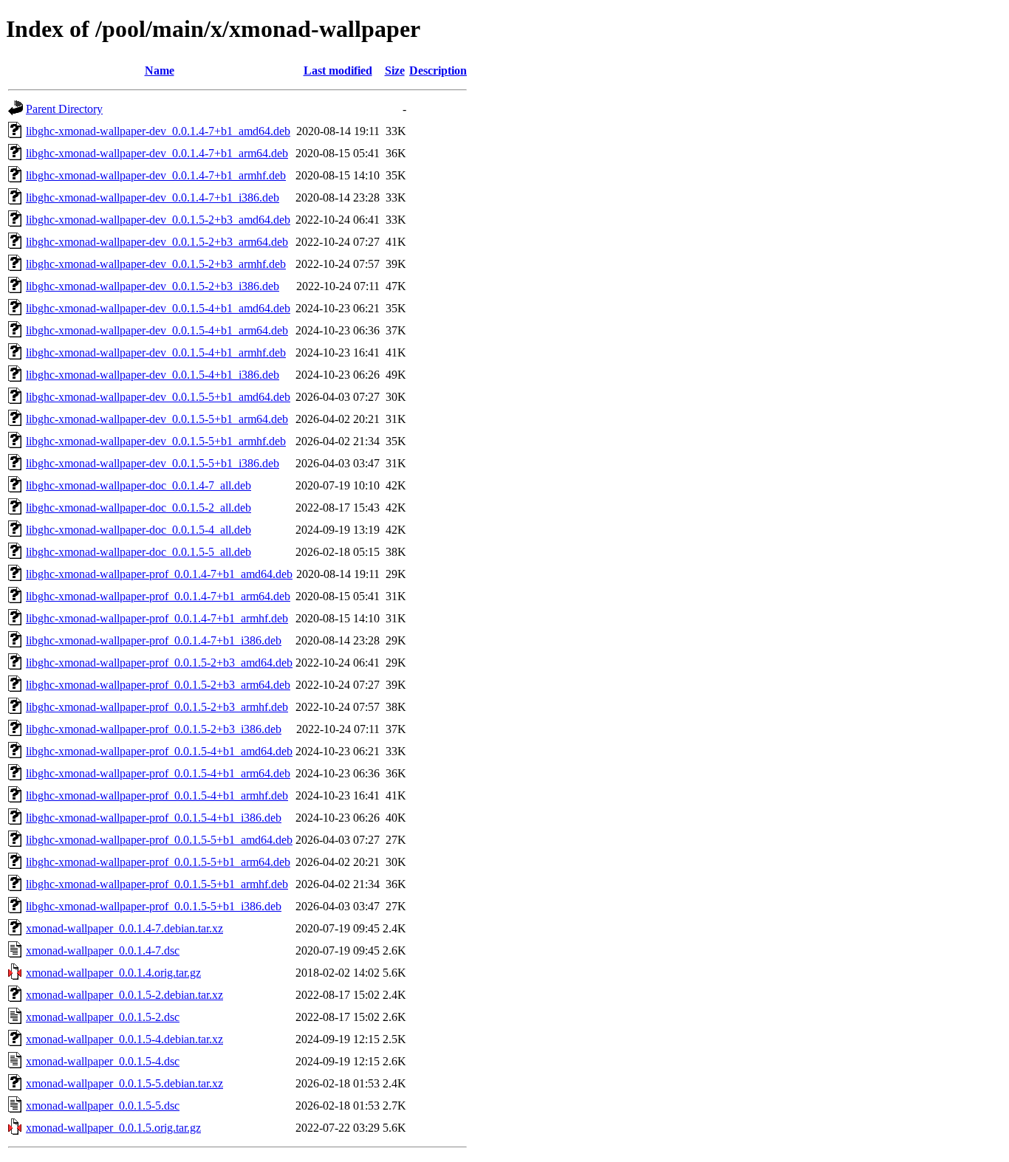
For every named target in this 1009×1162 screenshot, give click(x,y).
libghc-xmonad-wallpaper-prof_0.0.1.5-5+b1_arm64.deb (158, 862)
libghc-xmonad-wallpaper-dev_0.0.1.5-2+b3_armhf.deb (156, 264)
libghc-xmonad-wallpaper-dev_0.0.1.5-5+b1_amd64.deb (158, 397)
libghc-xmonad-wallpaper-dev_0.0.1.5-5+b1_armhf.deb (156, 441)
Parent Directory (64, 109)
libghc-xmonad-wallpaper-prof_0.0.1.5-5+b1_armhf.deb (157, 884)
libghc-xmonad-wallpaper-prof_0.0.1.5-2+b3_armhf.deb (157, 707)
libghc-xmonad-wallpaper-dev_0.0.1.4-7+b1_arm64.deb (157, 153)
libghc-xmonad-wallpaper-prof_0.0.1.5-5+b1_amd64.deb (159, 839)
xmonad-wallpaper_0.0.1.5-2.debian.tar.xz (124, 995)
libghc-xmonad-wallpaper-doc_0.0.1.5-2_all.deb (138, 507)
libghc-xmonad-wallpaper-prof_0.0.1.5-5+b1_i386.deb (153, 906)
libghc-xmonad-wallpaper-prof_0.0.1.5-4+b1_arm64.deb (158, 773)
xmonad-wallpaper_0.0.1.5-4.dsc (102, 1061)
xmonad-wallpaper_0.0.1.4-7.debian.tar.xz (124, 928)
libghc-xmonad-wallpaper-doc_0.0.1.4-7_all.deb (138, 485)
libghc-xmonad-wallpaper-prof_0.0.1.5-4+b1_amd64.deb (159, 751)
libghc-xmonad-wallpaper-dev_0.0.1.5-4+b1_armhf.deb (156, 352)
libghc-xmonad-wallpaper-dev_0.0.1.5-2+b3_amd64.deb (158, 219)
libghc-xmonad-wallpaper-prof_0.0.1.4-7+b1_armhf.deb (157, 618)
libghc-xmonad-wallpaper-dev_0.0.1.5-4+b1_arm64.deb (157, 330)
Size (395, 70)
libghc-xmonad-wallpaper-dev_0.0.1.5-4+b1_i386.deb (152, 374)
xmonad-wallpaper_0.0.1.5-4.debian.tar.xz (124, 1039)
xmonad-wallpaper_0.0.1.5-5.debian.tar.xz (124, 1083)
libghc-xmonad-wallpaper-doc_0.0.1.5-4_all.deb (138, 529)
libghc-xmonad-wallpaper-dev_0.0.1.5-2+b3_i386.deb (152, 286)
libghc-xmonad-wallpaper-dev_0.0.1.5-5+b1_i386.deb (152, 463)
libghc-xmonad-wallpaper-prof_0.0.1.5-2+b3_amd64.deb (159, 662)
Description (438, 70)
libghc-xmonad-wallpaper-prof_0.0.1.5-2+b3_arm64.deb (158, 684)
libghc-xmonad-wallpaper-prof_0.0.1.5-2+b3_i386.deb (153, 729)
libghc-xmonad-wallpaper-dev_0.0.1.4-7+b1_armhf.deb (156, 175)
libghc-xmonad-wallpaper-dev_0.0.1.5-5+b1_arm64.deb (157, 419)
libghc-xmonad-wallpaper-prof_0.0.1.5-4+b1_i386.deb (153, 817)
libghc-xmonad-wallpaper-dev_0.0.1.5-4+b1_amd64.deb (158, 308)
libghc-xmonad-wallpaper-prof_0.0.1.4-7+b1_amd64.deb (159, 574)
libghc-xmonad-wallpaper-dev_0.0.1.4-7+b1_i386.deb (152, 197)
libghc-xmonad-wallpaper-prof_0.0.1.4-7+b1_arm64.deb (158, 596)
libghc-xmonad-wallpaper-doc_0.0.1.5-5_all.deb (138, 552)
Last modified (338, 70)
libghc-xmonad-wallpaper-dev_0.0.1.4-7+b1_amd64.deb (158, 131)
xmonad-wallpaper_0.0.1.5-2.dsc (102, 1017)
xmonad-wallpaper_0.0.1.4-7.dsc (102, 950)
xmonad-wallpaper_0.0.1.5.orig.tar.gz (113, 1127)
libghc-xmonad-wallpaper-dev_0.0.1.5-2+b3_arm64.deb (157, 242)
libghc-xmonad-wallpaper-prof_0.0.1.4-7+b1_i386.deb (153, 640)
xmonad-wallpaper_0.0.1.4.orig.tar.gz (113, 972)
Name (159, 70)
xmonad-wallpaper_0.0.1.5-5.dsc (102, 1105)
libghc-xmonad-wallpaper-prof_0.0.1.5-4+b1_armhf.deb (157, 795)
